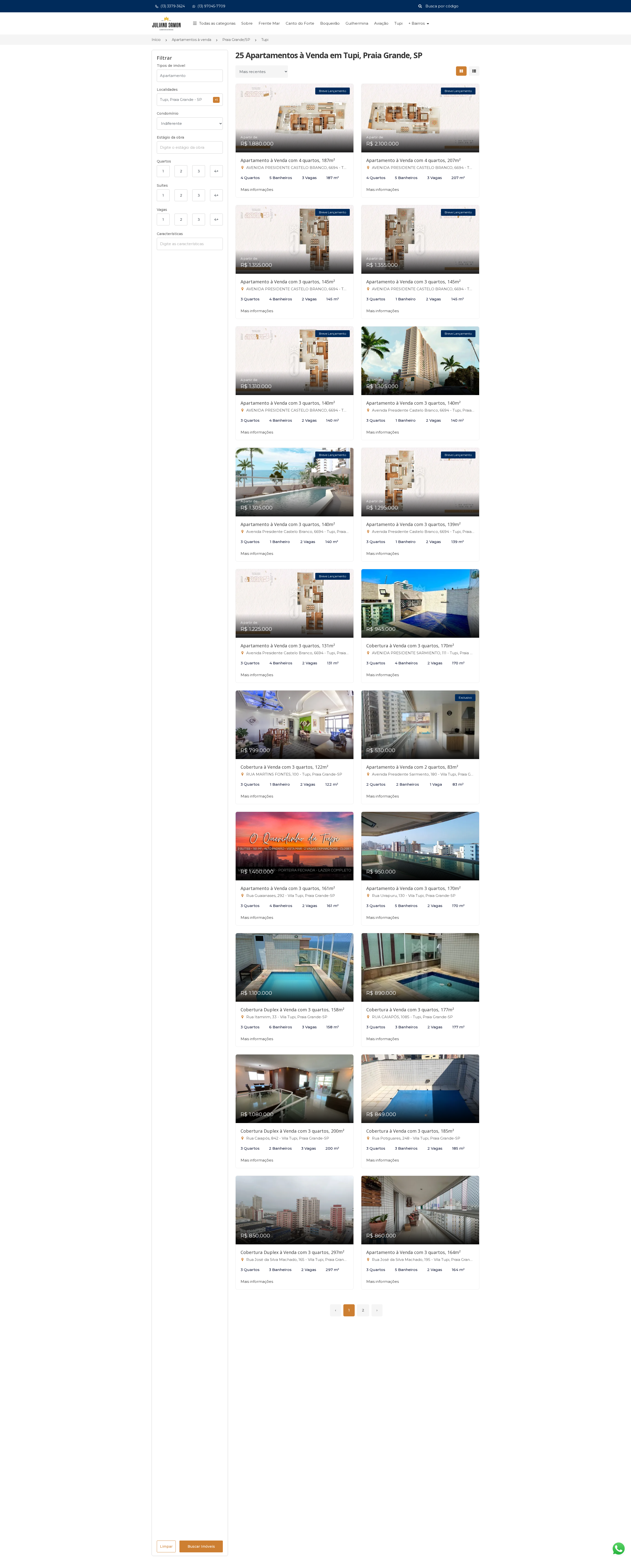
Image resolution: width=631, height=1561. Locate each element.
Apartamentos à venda (191, 39)
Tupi (398, 23)
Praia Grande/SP (236, 39)
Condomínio (167, 113)
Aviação (381, 23)
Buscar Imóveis (201, 1546)
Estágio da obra (170, 137)
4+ (216, 171)
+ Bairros (417, 23)
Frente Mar (269, 23)
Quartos (164, 161)
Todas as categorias (217, 23)
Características (170, 234)
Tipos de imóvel (171, 65)
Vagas (162, 209)
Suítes (162, 185)
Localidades (167, 89)
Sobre (247, 23)
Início (156, 39)
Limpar (166, 1546)
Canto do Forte (300, 23)
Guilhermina (357, 23)
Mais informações (257, 189)
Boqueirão (330, 23)
